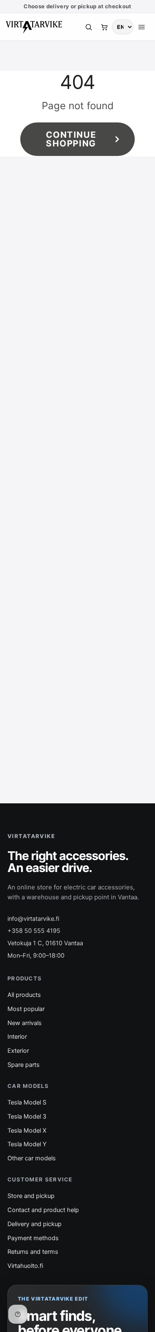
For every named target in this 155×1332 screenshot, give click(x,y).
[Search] (88, 27)
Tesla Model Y (27, 1144)
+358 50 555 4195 (33, 930)
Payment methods (33, 1238)
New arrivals (24, 1023)
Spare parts (23, 1064)
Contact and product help (43, 1210)
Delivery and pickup (34, 1224)
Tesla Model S (26, 1102)
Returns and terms (32, 1251)
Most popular (26, 1009)
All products (24, 995)
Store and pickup (31, 1196)
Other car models (31, 1158)
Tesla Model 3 (26, 1116)
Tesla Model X (26, 1130)
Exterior (18, 1050)
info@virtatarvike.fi (33, 918)
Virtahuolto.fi (25, 1266)
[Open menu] (141, 27)
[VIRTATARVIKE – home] (34, 27)
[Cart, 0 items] (104, 27)
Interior (17, 1036)
